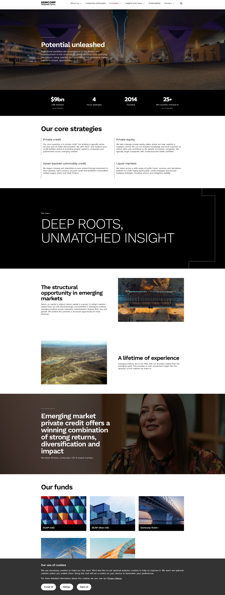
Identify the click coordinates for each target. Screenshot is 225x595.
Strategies (114, 3)
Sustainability (154, 3)
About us (74, 3)
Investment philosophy (96, 3)
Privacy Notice (114, 578)
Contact (168, 3)
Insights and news (133, 3)
